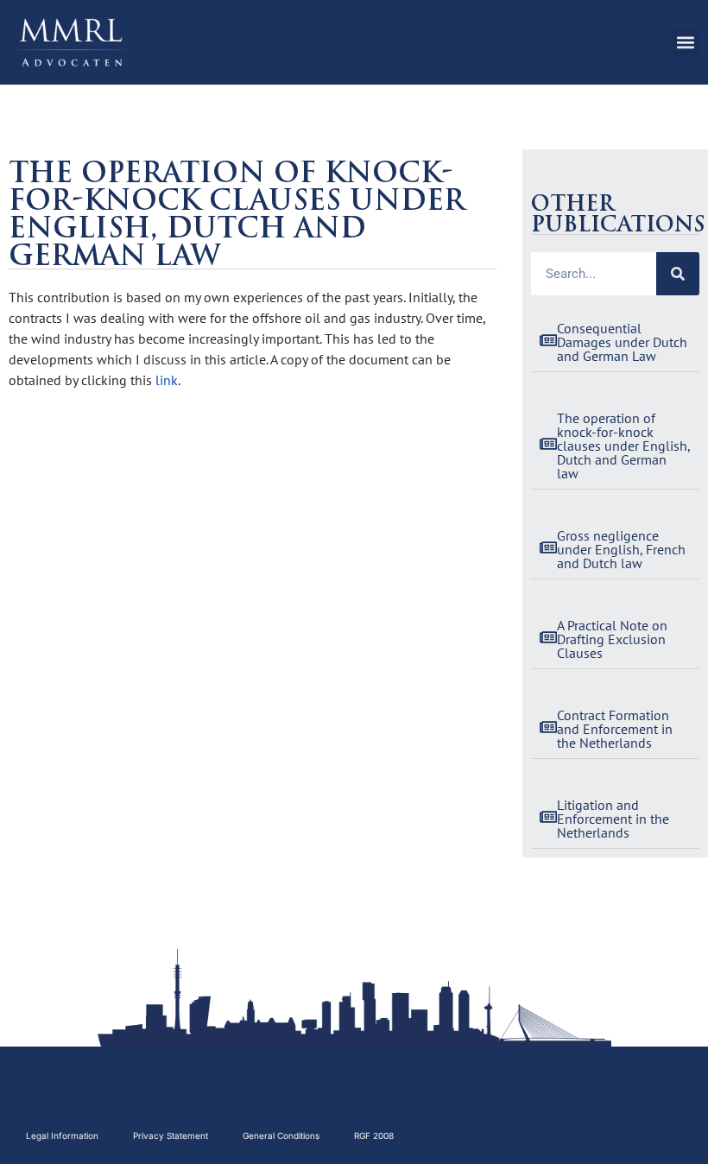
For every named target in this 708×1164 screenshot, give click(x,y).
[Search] (677, 273)
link (166, 380)
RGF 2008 (374, 1135)
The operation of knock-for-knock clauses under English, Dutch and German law (623, 445)
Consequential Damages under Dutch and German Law (622, 341)
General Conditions (281, 1135)
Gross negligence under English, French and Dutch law (621, 549)
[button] (685, 42)
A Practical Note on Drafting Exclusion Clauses (612, 639)
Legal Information (62, 1135)
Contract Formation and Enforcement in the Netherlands (615, 728)
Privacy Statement (170, 1135)
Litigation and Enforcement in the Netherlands (613, 818)
